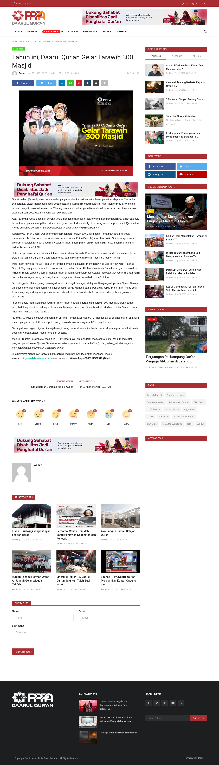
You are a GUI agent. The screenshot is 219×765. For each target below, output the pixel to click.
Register (194, 3)
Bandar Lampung (175, 395)
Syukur (200, 423)
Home (18, 31)
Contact (17, 3)
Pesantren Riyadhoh (183, 416)
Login (182, 3)
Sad (109, 423)
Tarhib (150, 416)
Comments (21, 603)
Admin (22, 73)
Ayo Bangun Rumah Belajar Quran (118, 533)
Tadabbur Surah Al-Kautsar (181, 116)
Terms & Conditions (194, 757)
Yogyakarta (189, 409)
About (28, 3)
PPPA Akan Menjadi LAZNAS (95, 386)
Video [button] (121, 31)
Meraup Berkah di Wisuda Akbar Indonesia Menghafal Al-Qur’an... (116, 719)
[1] (205, 3)
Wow (126, 423)
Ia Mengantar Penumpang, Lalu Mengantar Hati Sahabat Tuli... (183, 135)
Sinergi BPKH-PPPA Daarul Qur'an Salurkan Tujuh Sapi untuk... (73, 580)
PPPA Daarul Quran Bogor (178, 120)
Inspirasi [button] (89, 31)
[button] (53, 31)
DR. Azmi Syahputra (172, 423)
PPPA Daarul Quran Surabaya (159, 367)
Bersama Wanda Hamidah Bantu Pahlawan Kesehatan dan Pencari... (76, 535)
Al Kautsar (163, 416)
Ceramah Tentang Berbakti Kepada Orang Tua (185, 84)
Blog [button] (106, 31)
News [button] (31, 31)
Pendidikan (25, 41)
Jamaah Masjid (154, 395)
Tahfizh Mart (153, 409)
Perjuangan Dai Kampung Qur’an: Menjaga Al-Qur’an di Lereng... (170, 359)
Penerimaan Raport (179, 402)
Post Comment (23, 651)
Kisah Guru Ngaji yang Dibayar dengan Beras (31, 533)
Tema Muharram (155, 402)
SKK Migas (152, 423)
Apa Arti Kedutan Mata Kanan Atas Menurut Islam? (185, 67)
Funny (73, 423)
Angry (91, 423)
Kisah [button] (72, 31)
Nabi (189, 423)
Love (55, 423)
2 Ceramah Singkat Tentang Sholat (185, 99)
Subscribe (198, 718)
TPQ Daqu (199, 402)
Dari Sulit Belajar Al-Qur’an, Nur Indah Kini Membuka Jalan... (183, 271)
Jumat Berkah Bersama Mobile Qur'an (51, 386)
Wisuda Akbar (172, 409)
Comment (18, 625)
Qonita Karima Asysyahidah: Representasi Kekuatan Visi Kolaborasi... (113, 705)
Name (15, 611)
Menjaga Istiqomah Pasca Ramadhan (118, 732)
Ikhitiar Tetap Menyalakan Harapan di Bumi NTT (186, 238)
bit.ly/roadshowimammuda (37, 358)
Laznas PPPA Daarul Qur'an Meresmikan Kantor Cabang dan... (118, 580)
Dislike (38, 423)
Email (82, 611)
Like (20, 423)
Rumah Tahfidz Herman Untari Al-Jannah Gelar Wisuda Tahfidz (30, 580)
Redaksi (169, 73)
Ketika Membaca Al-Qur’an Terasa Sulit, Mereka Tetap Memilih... (185, 288)
